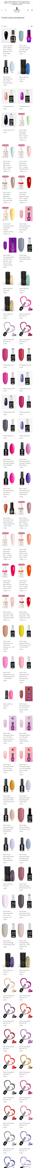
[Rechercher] (6, 10)
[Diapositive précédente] (2, 3)
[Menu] (2, 10)
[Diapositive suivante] (32, 3)
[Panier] (32, 10)
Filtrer (5, 26)
